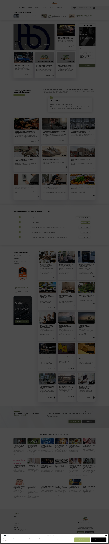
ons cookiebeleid (61, 539)
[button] (105, 535)
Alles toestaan (82, 539)
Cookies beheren (98, 539)
